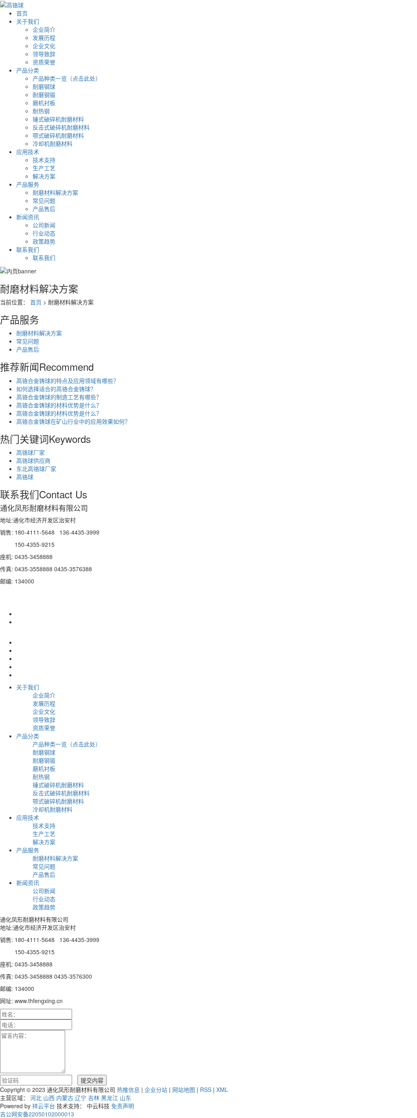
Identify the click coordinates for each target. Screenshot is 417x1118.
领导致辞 (44, 54)
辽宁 (80, 1098)
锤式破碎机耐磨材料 (58, 119)
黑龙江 (109, 1098)
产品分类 (27, 70)
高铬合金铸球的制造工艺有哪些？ (59, 397)
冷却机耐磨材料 (52, 143)
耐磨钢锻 (44, 94)
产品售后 (44, 209)
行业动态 (44, 233)
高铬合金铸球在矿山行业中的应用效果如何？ (73, 421)
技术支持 (44, 160)
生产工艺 (44, 168)
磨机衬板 (44, 103)
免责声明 (122, 1106)
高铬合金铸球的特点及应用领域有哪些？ (67, 380)
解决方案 (44, 176)
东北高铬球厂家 (36, 468)
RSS (205, 1089)
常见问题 (44, 200)
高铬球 (24, 477)
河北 (36, 1098)
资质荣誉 (44, 62)
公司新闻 (44, 225)
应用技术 (27, 151)
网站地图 (183, 1089)
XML (222, 1089)
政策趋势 (44, 241)
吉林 (93, 1098)
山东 (125, 1098)
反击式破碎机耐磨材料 (61, 127)
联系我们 (27, 249)
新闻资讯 (27, 217)
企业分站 (156, 1089)
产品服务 (27, 184)
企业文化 (44, 46)
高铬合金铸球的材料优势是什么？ (59, 405)
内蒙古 (64, 1098)
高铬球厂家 (30, 452)
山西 (49, 1098)
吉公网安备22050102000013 (37, 1114)
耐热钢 (41, 111)
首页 (22, 13)
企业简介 (44, 29)
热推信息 (128, 1089)
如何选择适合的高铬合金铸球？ (56, 389)
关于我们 (27, 21)
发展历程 (44, 37)
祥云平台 (43, 1106)
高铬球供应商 (33, 460)
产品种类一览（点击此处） (67, 78)
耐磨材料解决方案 (55, 192)
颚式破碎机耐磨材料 (58, 135)
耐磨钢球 (44, 86)
